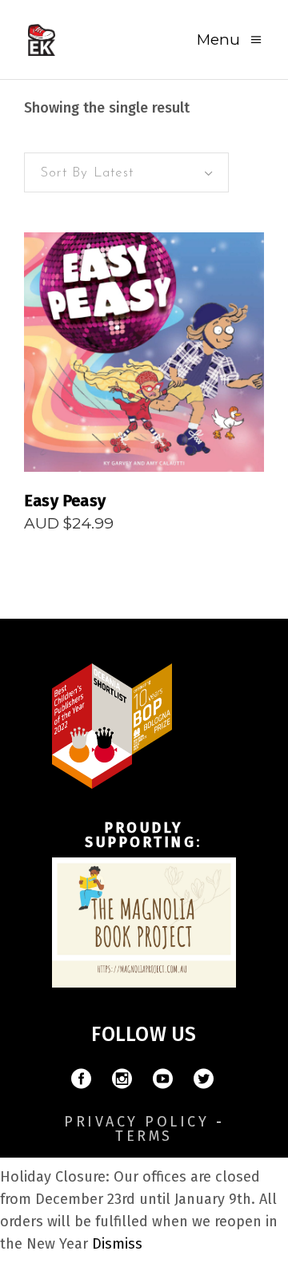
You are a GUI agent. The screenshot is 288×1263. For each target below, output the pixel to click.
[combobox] (126, 172)
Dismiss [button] (117, 1244)
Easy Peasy (65, 500)
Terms (144, 1136)
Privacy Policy (136, 1121)
